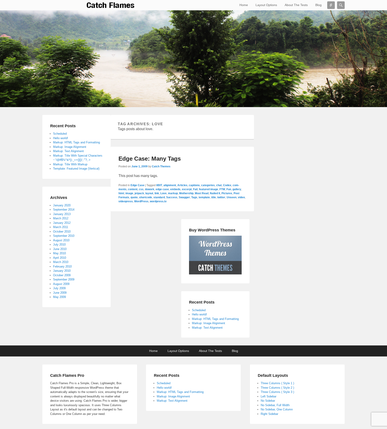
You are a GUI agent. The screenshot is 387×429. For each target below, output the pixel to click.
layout (149, 193)
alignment (169, 185)
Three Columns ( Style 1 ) (277, 383)
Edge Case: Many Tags (149, 158)
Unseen (231, 197)
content (133, 189)
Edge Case (137, 185)
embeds (175, 189)
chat (219, 185)
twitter (221, 197)
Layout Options (266, 5)
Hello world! (199, 314)
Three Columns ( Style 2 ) (277, 387)
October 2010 (62, 231)
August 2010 (61, 240)
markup (173, 193)
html (121, 193)
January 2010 (62, 270)
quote (134, 197)
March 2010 (60, 262)
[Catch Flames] (110, 5)
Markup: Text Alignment (207, 327)
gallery (236, 189)
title (213, 197)
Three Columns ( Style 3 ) (277, 392)
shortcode (145, 197)
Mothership (186, 193)
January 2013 (62, 214)
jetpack (139, 193)
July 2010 (59, 244)
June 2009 (60, 292)
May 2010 (59, 253)
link (157, 193)
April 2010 (59, 257)
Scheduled (199, 310)
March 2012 (60, 218)
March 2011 (60, 227)
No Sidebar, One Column (277, 409)
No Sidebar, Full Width (275, 405)
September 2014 (63, 209)
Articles (182, 185)
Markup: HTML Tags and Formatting (215, 319)
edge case (162, 189)
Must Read (202, 193)
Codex (227, 185)
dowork (149, 189)
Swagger (184, 197)
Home (243, 5)
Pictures (226, 193)
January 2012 (62, 222)
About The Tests (296, 5)
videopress (125, 201)
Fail (195, 189)
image (129, 193)
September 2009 (63, 279)
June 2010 (60, 249)
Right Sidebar (269, 414)
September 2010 (63, 235)
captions (194, 185)
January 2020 (62, 205)
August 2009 (61, 284)
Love (163, 193)
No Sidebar (268, 400)
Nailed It (215, 193)
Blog (318, 5)
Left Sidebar (268, 396)
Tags (194, 197)
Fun (228, 189)
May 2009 (59, 297)
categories (208, 185)
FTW (222, 189)
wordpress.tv (158, 201)
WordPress (141, 201)
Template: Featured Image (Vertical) (76, 168)
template (204, 197)
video (241, 197)
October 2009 (62, 275)
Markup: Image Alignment (208, 323)
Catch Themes (161, 166)
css (141, 189)
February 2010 (62, 266)
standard (159, 197)
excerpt (187, 189)
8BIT (159, 185)
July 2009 (59, 288)
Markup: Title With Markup (70, 164)
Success (171, 197)
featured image (208, 189)
